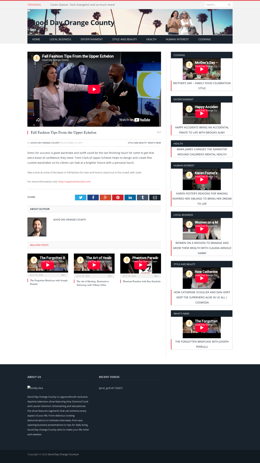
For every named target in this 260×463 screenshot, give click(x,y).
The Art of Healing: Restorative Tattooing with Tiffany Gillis (93, 283)
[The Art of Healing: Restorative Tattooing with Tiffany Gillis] (94, 265)
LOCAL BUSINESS (60, 39)
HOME (36, 39)
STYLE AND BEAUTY (124, 39)
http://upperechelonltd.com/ (74, 181)
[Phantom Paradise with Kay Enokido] (140, 265)
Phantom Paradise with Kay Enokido (142, 281)
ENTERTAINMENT (92, 39)
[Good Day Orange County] (70, 21)
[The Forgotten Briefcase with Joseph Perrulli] (47, 265)
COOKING (204, 39)
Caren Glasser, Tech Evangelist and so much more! (82, 4)
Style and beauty (137, 142)
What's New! (154, 142)
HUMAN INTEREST (177, 39)
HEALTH (151, 39)
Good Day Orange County (45, 142)
